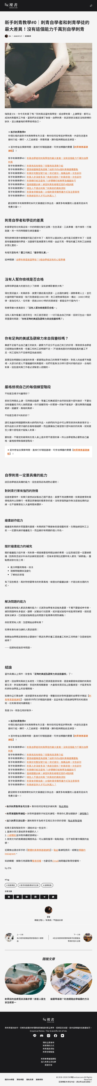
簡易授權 (36, 860)
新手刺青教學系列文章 (29, 885)
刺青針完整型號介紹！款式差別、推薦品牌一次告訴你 (54, 173)
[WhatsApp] (53, 897)
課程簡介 (84, 813)
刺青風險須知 (48, 1048)
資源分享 (48, 1065)
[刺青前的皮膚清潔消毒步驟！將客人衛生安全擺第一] (26, 979)
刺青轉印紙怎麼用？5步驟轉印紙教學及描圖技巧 (51, 180)
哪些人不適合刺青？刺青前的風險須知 (46, 188)
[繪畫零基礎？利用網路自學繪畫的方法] (71, 979)
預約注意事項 (48, 1042)
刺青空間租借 (48, 1051)
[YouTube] (62, 1035)
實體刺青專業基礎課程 (39, 850)
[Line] (34, 1035)
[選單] (91, 6)
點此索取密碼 (75, 820)
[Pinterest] (26, 897)
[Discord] (41, 1035)
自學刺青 (47, 885)
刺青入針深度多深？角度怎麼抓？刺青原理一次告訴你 (54, 176)
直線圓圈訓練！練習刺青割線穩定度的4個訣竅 (50, 184)
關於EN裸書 (9, 1079)
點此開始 (63, 806)
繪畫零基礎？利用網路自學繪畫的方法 (69, 998)
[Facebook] (9, 897)
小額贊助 (11, 835)
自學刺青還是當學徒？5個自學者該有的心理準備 (40, 259)
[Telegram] (44, 897)
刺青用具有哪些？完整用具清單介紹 (45, 165)
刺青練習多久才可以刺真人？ (41, 195)
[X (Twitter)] (18, 897)
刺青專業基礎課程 (48, 1058)
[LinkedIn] (35, 897)
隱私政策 (29, 1079)
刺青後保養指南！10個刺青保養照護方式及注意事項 (53, 191)
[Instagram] (48, 1035)
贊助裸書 (20, 1079)
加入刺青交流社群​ (48, 1061)
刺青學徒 (10, 885)
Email (55, 860)
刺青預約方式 (48, 1045)
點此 (56, 850)
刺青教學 (28, 36)
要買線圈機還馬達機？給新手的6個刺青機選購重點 (52, 169)
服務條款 (39, 1079)
